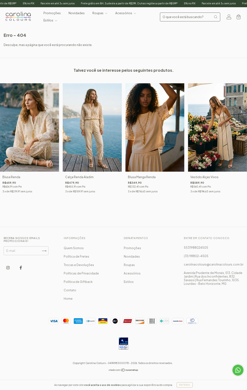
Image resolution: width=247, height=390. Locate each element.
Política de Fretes (76, 256)
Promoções (52, 13)
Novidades (77, 13)
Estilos (48, 20)
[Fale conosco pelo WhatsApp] (238, 370)
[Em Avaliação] (123, 344)
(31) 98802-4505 (196, 256)
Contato (70, 290)
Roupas (98, 13)
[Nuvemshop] (124, 370)
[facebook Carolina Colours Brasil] (20, 268)
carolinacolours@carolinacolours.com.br (213, 264)
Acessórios (124, 13)
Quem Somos (74, 248)
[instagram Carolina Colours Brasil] (8, 268)
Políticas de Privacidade (81, 273)
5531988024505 (196, 247)
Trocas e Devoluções (79, 265)
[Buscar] (216, 17)
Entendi (184, 385)
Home (68, 298)
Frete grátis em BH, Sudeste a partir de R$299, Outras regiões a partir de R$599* (115, 3)
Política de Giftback (78, 282)
